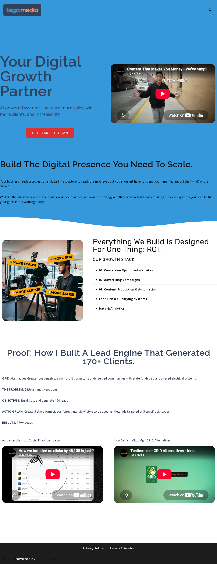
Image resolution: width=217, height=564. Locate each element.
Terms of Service (122, 548)
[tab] (155, 270)
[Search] (210, 9)
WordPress (46, 559)
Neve (7, 559)
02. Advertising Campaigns (119, 280)
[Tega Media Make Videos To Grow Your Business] (22, 10)
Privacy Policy (93, 548)
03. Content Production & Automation (128, 289)
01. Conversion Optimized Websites (126, 270)
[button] (50, 133)
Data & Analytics (112, 308)
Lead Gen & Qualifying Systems (123, 299)
